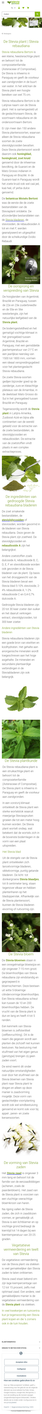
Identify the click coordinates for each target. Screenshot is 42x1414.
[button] (19, 8)
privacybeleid (11, 1402)
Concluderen (21, 1376)
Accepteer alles (21, 1362)
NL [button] (12, 8)
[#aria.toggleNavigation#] (3, 1)
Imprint (6, 1407)
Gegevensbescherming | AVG (22, 1407)
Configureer (21, 1369)
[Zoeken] (37, 14)
